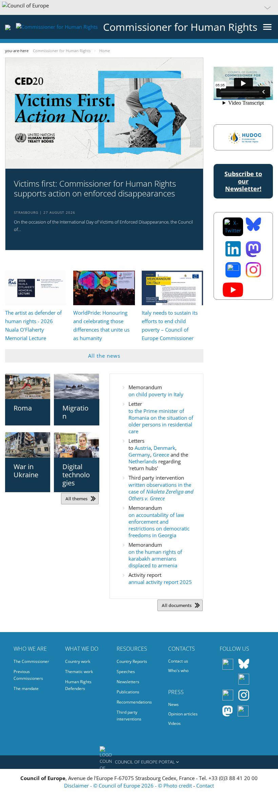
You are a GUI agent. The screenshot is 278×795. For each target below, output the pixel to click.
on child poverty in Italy (155, 394)
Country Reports (132, 661)
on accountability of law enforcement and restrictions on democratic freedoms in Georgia (159, 525)
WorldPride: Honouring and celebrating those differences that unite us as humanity (101, 325)
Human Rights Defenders (78, 685)
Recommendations (134, 702)
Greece (162, 454)
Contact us (178, 661)
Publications (128, 692)
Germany (139, 454)
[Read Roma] (27, 386)
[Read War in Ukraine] (27, 445)
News (173, 704)
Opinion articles (183, 714)
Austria (143, 447)
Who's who (178, 670)
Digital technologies (76, 474)
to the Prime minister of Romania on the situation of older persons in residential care (160, 421)
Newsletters (128, 682)
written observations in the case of (161, 491)
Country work (77, 661)
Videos (174, 723)
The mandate (26, 688)
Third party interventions (129, 715)
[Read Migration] (76, 386)
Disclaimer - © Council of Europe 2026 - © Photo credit (128, 785)
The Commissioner (31, 661)
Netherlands (143, 461)
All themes (76, 499)
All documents (177, 605)
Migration (75, 412)
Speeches (126, 671)
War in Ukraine (26, 470)
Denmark (164, 447)
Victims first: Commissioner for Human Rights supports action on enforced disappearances (95, 188)
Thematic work (79, 671)
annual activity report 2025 (160, 582)
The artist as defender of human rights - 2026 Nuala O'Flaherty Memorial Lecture (33, 325)
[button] (139, 7)
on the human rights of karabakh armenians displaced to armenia (155, 558)
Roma (23, 408)
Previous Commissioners (28, 675)
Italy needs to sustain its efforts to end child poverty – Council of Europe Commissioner (170, 325)
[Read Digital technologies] (76, 445)
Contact (205, 785)
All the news (104, 355)
